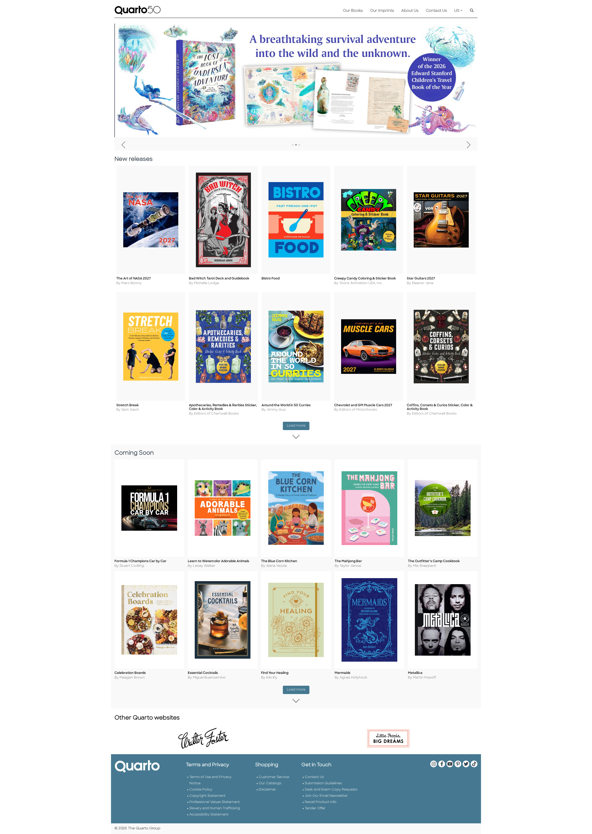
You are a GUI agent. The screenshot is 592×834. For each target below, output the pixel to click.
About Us (409, 11)
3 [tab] (299, 145)
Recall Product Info (320, 802)
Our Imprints (382, 11)
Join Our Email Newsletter (326, 796)
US (456, 11)
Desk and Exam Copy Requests (331, 789)
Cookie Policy (200, 789)
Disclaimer (267, 789)
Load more (298, 426)
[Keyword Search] (472, 11)
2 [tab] (296, 145)
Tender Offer (315, 808)
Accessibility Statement (208, 814)
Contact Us (436, 11)
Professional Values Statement (214, 802)
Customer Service (274, 777)
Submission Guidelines (323, 783)
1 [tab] (292, 145)
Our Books (353, 11)
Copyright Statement (207, 796)
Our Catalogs (270, 783)
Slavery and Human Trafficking (214, 808)
